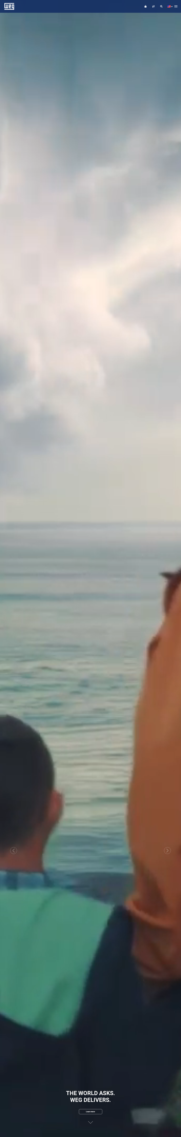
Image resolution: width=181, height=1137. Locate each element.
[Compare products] (153, 6)
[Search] (161, 6)
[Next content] (90, 1120)
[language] (169, 6)
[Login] (145, 6)
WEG (8, 6)
